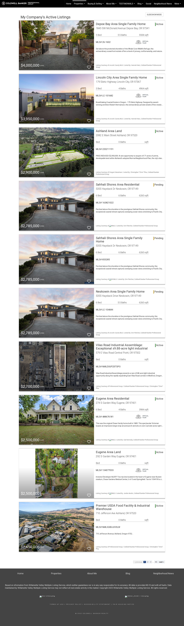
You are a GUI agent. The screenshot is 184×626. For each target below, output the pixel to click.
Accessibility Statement (97, 604)
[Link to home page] (22, 3)
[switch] (89, 66)
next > (161, 562)
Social (148, 4)
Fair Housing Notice (123, 604)
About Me (111, 5)
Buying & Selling (96, 5)
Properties (80, 5)
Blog (140, 5)
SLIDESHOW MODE (154, 15)
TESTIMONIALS (127, 5)
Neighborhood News (163, 4)
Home (68, 4)
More (177, 5)
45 (156, 562)
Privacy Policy (74, 604)
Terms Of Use (57, 604)
